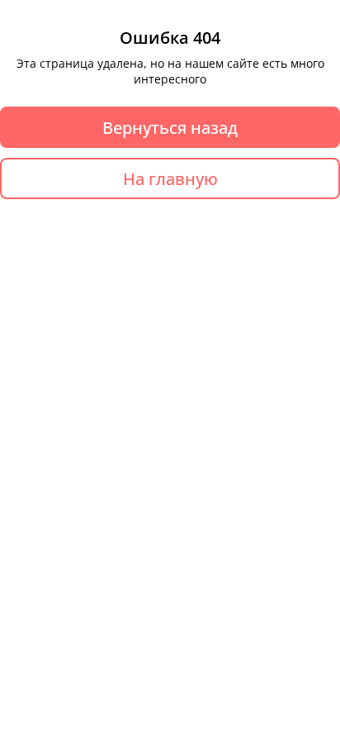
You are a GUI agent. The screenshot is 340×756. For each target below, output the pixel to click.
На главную (170, 179)
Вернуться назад (170, 127)
